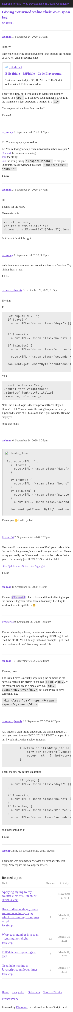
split (4, 156)
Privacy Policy (10, 998)
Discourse (21, 1007)
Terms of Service (52, 992)
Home (5, 992)
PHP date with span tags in (19, 952)
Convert (6, 153)
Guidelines (34, 992)
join (4, 160)
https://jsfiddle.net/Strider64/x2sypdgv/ (23, 566)
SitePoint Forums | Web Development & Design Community (35, 3)
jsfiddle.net (16, 67)
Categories (18, 992)
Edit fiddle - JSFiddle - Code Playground (33, 73)
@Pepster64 (18, 597)
